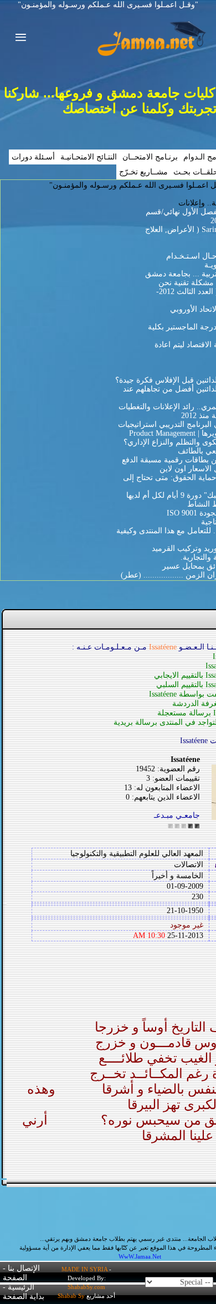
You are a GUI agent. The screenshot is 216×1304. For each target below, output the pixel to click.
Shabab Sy (71, 1295)
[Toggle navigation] (17, 38)
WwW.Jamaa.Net (140, 1256)
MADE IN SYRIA (84, 1269)
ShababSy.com (86, 1287)
